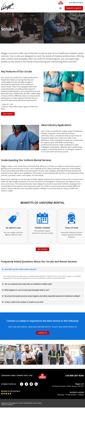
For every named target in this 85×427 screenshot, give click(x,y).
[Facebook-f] (26, 384)
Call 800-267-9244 (76, 2)
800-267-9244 (77, 375)
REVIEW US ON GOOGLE (10, 391)
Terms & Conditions (7, 404)
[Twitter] (31, 384)
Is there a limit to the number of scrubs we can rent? (24, 302)
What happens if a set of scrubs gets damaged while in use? (27, 290)
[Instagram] (21, 384)
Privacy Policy (37, 403)
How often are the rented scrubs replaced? (20, 269)
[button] (60, 8)
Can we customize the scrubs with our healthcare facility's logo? (28, 284)
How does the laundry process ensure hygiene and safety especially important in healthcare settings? (42, 296)
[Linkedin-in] (36, 384)
